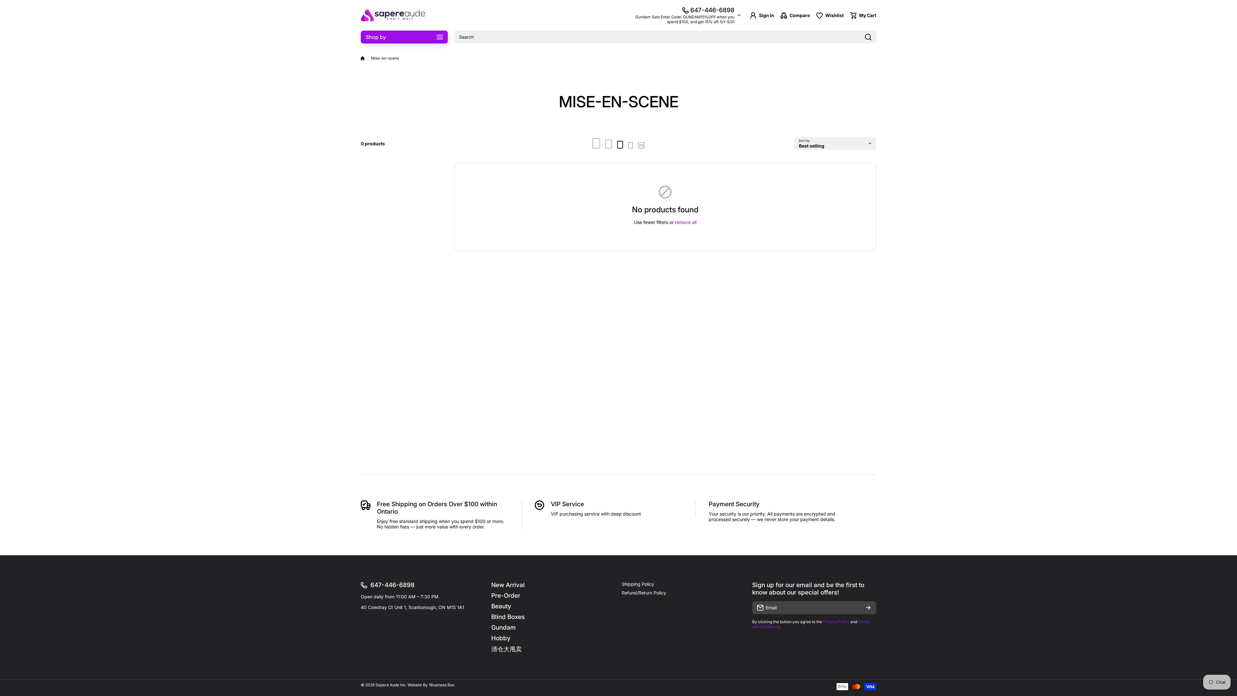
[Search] (868, 37)
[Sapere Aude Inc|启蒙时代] (393, 15)
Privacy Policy (836, 621)
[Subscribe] (868, 607)
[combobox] (665, 37)
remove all (685, 222)
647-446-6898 (712, 10)
